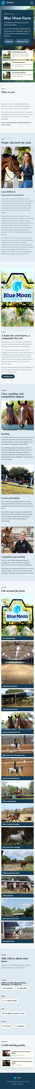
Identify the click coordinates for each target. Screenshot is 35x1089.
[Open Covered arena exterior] (17, 700)
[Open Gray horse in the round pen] (17, 838)
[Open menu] (32, 3)
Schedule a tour (8, 376)
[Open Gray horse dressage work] (17, 769)
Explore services (22, 41)
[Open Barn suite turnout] (17, 932)
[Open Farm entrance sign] (17, 617)
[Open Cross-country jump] (17, 792)
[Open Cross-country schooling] (17, 815)
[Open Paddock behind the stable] (17, 862)
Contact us (9, 41)
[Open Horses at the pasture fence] (17, 723)
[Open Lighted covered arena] (17, 664)
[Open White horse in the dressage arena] (17, 746)
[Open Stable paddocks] (17, 887)
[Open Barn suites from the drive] (17, 910)
